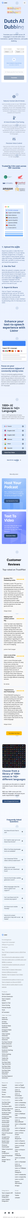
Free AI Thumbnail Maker (7, 1134)
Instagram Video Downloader (7, 1117)
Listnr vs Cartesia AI (20, 1158)
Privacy (4, 1092)
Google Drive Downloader (6, 1138)
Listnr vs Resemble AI (20, 1125)
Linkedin (17, 1197)
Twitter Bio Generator (5, 1059)
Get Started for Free (12, 501)
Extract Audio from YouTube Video (7, 1109)
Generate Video (11, 536)
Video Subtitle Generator (6, 1034)
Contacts (4, 1087)
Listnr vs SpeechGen (18, 1165)
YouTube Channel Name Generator (7, 1043)
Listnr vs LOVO (19, 1179)
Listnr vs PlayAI (19, 1085)
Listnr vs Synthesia (20, 1118)
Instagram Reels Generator (6, 1030)
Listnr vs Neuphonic (18, 1137)
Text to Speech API (7, 1193)
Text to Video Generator (5, 1039)
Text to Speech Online (6, 999)
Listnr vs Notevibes (20, 1102)
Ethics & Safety (6, 1097)
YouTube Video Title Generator (6, 1067)
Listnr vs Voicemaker (18, 1094)
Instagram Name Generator (7, 1047)
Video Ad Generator (5, 1018)
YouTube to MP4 (6, 1106)
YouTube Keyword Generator (7, 1077)
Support (4, 1085)
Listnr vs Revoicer (20, 1130)
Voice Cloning (6, 1005)
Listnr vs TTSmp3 (20, 1087)
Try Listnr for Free (14, 733)
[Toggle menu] (24, 2)
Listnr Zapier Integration (5, 1196)
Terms (4, 1094)
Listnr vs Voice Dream (19, 1133)
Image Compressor (5, 1152)
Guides (4, 1090)
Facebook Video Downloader (6, 1113)
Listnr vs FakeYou (20, 1105)
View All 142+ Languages (13, 460)
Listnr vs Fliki (18, 1100)
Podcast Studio (6, 1007)
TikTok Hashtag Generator (6, 1055)
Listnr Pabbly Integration (5, 1200)
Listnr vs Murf (19, 1098)
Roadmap (5, 947)
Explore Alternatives (18, 1182)
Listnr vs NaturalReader (19, 1121)
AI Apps (17, 1186)
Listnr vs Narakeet (20, 1162)
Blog (3, 950)
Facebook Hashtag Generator (7, 1051)
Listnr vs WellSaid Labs (20, 1114)
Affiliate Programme (8, 945)
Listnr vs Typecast (20, 1128)
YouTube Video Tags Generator (6, 1063)
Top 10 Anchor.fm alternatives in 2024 (13, 957)
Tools (3, 1010)
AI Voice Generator (7, 996)
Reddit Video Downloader (5, 1142)
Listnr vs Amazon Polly (20, 1150)
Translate (14, 78)
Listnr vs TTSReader (18, 1154)
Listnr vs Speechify (20, 1177)
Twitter (17, 1195)
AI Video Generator (5, 1022)
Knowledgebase (6, 940)
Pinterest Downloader (5, 1146)
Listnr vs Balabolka (20, 1174)
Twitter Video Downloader (6, 1130)
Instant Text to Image (6, 1160)
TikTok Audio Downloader (5, 1125)
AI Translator (5, 1012)
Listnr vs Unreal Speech (19, 1146)
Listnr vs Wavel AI (20, 1143)
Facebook (18, 1193)
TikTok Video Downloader (5, 1121)
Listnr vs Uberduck (20, 1107)
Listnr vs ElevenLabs (18, 1110)
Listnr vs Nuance (20, 1141)
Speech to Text (6, 1003)
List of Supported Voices (11, 801)
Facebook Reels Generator (6, 1026)
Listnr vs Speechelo (18, 1090)
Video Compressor (7, 1149)
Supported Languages (8, 942)
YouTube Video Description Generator (6, 1072)
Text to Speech (6, 994)
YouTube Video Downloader (6, 1103)
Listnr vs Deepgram (18, 1171)
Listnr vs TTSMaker (20, 1168)
